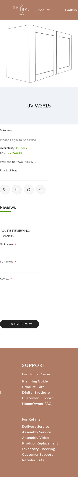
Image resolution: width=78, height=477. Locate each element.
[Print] (29, 189)
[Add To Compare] (17, 189)
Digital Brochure (36, 392)
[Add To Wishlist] (5, 189)
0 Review (5, 130)
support (34, 365)
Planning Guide (35, 381)
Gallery (71, 10)
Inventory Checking (38, 449)
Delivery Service (35, 426)
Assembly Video (35, 437)
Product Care (33, 387)
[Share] (41, 189)
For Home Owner (36, 374)
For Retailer (32, 419)
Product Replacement (40, 443)
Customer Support (37, 398)
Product (43, 10)
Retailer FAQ (33, 460)
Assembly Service (36, 432)
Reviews (8, 207)
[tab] (39, 207)
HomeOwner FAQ (37, 403)
